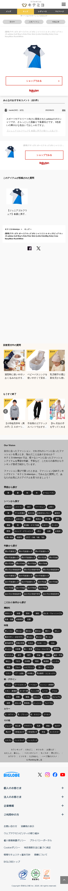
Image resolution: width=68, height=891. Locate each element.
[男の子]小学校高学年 (51, 570)
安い (40, 667)
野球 (8, 531)
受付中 (12, 22)
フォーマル (48, 703)
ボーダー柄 (23, 691)
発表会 (38, 519)
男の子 (8, 732)
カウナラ (12, 756)
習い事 (47, 519)
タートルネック (20, 685)
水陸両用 (19, 619)
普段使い (27, 703)
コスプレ (8, 740)
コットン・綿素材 (47, 685)
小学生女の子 (19, 732)
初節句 (19, 537)
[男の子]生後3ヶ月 (42, 551)
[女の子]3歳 (9, 588)
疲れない (38, 631)
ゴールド (46, 714)
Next (62, 362)
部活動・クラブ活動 (31, 525)
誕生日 (57, 513)
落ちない (29, 637)
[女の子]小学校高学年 (51, 594)
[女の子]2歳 (53, 582)
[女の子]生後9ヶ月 (28, 582)
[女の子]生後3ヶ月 (42, 576)
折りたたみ (9, 655)
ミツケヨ (22, 756)
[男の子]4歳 (20, 563)
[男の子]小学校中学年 (32, 570)
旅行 (29, 507)
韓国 (37, 661)
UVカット (8, 613)
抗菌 (29, 619)
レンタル (55, 661)
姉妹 (48, 726)
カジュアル (56, 697)
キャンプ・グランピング (23, 531)
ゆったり (8, 649)
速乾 (37, 613)
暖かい (47, 631)
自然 (8, 703)
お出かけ (8, 507)
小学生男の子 (32, 732)
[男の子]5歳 (31, 563)
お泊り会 (19, 519)
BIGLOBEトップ (12, 861)
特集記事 (55, 22)
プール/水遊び (19, 513)
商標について (40, 854)
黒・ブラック (23, 714)
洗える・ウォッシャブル (52, 613)
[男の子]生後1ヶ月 (26, 551)
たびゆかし (34, 756)
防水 (28, 613)
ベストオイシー (31, 753)
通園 (8, 525)
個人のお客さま (13, 788)
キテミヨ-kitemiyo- (12, 229)
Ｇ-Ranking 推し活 (34, 760)
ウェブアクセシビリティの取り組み (21, 833)
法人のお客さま (13, 797)
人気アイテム (34, 22)
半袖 (38, 655)
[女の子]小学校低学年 (13, 594)
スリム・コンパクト (42, 649)
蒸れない (28, 631)
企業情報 (9, 806)
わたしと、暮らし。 (12, 753)
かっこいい (37, 703)
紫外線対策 (9, 643)
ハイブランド (29, 667)
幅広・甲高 (58, 655)
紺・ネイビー (35, 714)
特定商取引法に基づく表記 (37, 847)
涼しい (57, 631)
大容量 (17, 649)
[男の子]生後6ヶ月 (12, 557)
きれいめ (17, 703)
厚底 (8, 667)
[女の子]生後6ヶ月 (12, 582)
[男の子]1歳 (42, 557)
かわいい (36, 697)
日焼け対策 (20, 643)
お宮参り (58, 531)
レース (45, 691)
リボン (8, 697)
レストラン (18, 507)
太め (53, 643)
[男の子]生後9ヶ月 (28, 557)
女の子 (57, 726)
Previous (5, 362)
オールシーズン (49, 493)
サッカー (54, 525)
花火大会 (31, 513)
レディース (42, 11)
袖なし (8, 661)
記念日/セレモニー (44, 513)
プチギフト (28, 726)
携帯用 (56, 649)
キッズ (25, 11)
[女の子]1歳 (42, 582)
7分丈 (18, 661)
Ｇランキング (16, 749)
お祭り (51, 507)
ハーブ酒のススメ (49, 756)
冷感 (18, 613)
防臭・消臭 (9, 619)
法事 (49, 531)
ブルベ (17, 667)
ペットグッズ (32, 740)
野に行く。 (56, 753)
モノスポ (44, 753)
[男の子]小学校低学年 (13, 570)
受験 (29, 519)
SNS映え (30, 673)
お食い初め (9, 537)
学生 (43, 732)
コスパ (8, 673)
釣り (39, 531)
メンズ (8, 11)
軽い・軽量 (28, 649)
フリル (54, 691)
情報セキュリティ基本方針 (17, 854)
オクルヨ (39, 749)
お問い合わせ (10, 826)
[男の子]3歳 (9, 563)
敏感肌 (46, 661)
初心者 (17, 726)
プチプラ (49, 667)
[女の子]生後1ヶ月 (26, 576)
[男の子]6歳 (42, 563)
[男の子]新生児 (10, 551)
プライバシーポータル (41, 840)
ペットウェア (19, 740)
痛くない (48, 637)
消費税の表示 (27, 826)
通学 (57, 519)
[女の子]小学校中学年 (32, 594)
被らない (39, 637)
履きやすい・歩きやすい (14, 637)
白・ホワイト (10, 714)
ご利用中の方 (11, 814)
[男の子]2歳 (53, 557)
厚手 (19, 655)
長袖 (48, 655)
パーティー (9, 519)
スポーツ (45, 525)
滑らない (19, 631)
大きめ (30, 643)
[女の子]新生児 (10, 576)
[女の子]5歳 (31, 588)
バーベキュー (40, 507)
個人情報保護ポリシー (15, 840)
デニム (8, 685)
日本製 (27, 661)
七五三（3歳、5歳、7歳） (35, 537)
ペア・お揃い (19, 673)
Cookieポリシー (12, 847)
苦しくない (9, 631)
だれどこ (29, 749)
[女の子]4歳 (20, 588)
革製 (18, 697)
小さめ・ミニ (41, 643)
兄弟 (38, 726)
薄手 (29, 655)
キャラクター (54, 732)
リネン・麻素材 (11, 691)
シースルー (33, 685)
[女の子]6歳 (42, 588)
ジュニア (8, 726)
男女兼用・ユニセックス (46, 673)
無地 (27, 697)
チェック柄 (34, 691)
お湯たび (50, 749)
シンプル (46, 697)
